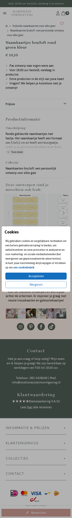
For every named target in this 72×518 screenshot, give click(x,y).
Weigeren (36, 284)
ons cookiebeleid (23, 267)
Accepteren (36, 276)
